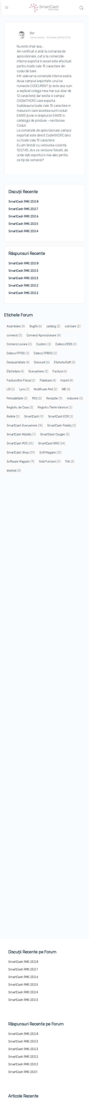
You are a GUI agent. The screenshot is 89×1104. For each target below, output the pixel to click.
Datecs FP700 (18, 353)
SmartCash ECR (60, 416)
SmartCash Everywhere (25, 425)
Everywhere (38, 371)
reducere (75, 398)
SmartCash (33, 416)
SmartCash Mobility (21, 434)
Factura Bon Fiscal (21, 380)
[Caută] (81, 8)
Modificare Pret (45, 389)
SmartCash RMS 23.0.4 (23, 231)
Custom (43, 344)
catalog (53, 326)
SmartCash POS (20, 443)
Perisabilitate (17, 398)
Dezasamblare (18, 362)
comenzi (14, 335)
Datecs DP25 (65, 344)
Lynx (24, 389)
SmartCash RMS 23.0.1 (22, 1072)
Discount (41, 362)
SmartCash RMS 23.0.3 (23, 271)
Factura (60, 371)
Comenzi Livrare (19, 344)
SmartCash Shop (21, 452)
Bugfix (36, 326)
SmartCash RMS (51, 443)
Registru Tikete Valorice (55, 407)
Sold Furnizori (50, 461)
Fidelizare (48, 380)
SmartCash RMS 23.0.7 (23, 209)
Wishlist (14, 470)
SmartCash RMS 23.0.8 (23, 201)
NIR (66, 389)
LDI (11, 389)
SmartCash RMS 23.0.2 (23, 285)
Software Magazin (20, 461)
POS (37, 398)
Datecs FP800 (45, 353)
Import (66, 380)
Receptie (54, 398)
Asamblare (16, 326)
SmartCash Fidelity (61, 425)
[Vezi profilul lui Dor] (22, 35)
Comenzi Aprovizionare (43, 335)
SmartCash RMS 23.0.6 (23, 216)
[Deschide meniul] (6, 7)
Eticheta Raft (64, 362)
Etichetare (15, 371)
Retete (13, 416)
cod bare (73, 326)
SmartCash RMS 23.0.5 (23, 224)
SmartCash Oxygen (55, 434)
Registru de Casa (20, 407)
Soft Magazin (50, 452)
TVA (69, 461)
